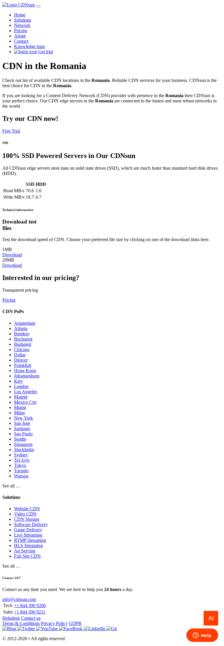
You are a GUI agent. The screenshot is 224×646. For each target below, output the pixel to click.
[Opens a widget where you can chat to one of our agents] (202, 635)
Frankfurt (22, 365)
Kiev (18, 381)
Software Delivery (31, 524)
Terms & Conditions (21, 623)
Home (19, 14)
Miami (20, 407)
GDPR (75, 623)
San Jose (22, 423)
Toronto (21, 470)
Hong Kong (25, 370)
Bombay (22, 333)
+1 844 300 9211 (30, 611)
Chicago (21, 349)
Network (22, 25)
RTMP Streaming (30, 540)
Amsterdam (24, 323)
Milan (19, 412)
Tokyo (20, 465)
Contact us (31, 618)
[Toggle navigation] (38, 6)
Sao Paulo (23, 433)
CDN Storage (26, 519)
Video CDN (25, 513)
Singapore (23, 444)
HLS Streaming (28, 545)
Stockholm (24, 449)
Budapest (22, 344)
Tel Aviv (22, 460)
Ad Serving (24, 550)
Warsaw (21, 475)
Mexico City (25, 402)
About (20, 35)
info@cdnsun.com (19, 599)
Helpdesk (11, 618)
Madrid (20, 396)
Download (12, 254)
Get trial (45, 51)
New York (23, 417)
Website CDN (27, 508)
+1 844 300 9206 (30, 605)
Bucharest (23, 338)
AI (211, 618)
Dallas (20, 354)
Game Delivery (28, 529)
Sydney (21, 454)
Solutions (22, 20)
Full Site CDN (27, 556)
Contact (21, 41)
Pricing (20, 30)
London (21, 386)
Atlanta (20, 328)
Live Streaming (28, 534)
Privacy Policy (54, 623)
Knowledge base (29, 46)
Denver (21, 360)
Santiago (22, 428)
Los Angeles (25, 391)
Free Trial (11, 130)
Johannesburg (26, 375)
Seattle (20, 439)
